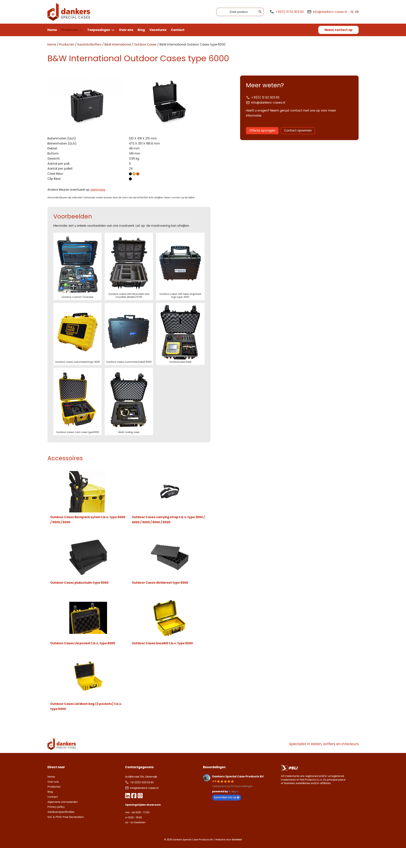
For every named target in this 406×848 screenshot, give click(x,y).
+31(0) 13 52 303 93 (289, 12)
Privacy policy (56, 807)
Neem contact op (338, 30)
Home (52, 30)
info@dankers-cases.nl (330, 12)
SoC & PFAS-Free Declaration (65, 817)
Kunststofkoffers (89, 44)
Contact (177, 30)
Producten (69, 30)
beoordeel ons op (225, 797)
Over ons (126, 30)
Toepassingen (98, 30)
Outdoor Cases (145, 44)
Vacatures (158, 30)
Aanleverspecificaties (60, 812)
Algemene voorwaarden (62, 802)
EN (357, 12)
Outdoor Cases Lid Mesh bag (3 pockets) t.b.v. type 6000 (86, 706)
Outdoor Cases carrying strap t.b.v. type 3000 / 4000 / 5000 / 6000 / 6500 (168, 519)
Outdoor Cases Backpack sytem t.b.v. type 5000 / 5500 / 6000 (87, 519)
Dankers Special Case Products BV (238, 776)
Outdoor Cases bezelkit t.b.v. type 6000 (162, 643)
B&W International (118, 44)
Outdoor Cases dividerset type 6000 (160, 583)
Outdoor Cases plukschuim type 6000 (79, 583)
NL (352, 12)
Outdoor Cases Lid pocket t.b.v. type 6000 (82, 643)
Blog (141, 30)
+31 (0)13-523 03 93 (142, 782)
